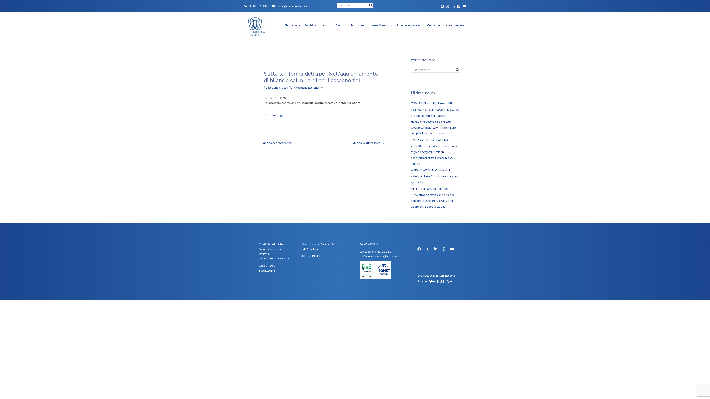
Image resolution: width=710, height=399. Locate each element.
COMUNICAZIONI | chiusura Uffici (432, 103)
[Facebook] (442, 6)
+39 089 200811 (258, 6)
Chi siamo (290, 25)
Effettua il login (274, 115)
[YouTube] (464, 6)
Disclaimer (318, 256)
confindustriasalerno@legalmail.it (379, 256)
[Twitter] (447, 6)
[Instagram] (458, 6)
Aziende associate (408, 25)
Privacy (306, 256)
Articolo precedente (275, 143)
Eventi (339, 25)
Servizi (309, 25)
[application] (298, 25)
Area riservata (455, 25)
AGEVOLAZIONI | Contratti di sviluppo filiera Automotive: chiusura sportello (434, 176)
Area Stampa (380, 25)
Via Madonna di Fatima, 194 (318, 244)
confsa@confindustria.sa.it (291, 6)
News (324, 25)
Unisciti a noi (356, 25)
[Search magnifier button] (370, 5)
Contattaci (434, 25)
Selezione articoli (277, 88)
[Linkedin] (453, 6)
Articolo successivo (368, 143)
